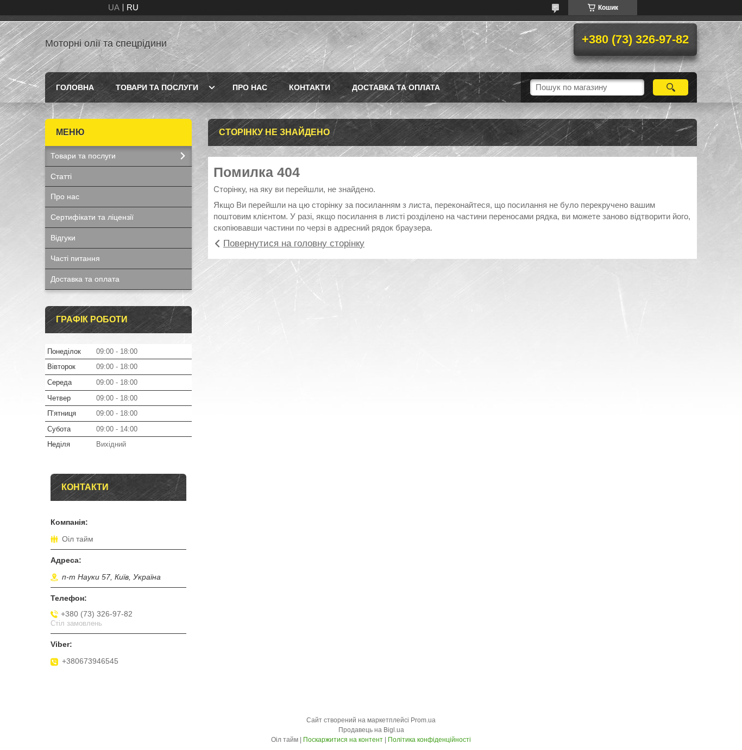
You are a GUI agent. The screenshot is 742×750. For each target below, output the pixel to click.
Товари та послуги (157, 87)
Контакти (309, 87)
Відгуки (63, 237)
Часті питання (75, 258)
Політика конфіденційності (429, 739)
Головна (75, 87)
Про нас (249, 87)
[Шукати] (670, 87)
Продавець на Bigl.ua (371, 730)
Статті (61, 176)
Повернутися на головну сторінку (293, 243)
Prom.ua (423, 720)
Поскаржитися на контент (343, 739)
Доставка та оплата (396, 87)
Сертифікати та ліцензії (92, 217)
